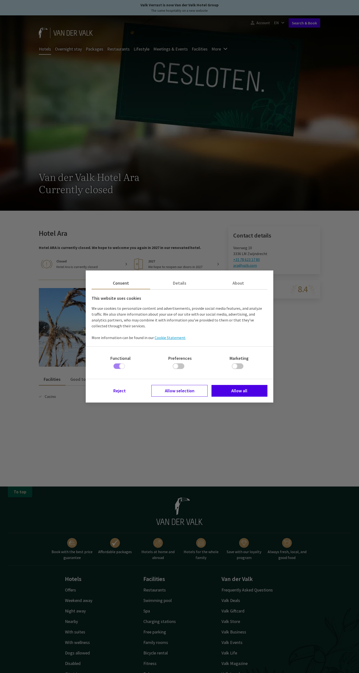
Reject (119, 390)
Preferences (180, 358)
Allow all (239, 390)
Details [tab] (179, 283)
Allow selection (179, 390)
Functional (120, 358)
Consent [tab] (121, 283)
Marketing (239, 358)
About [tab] (238, 283)
